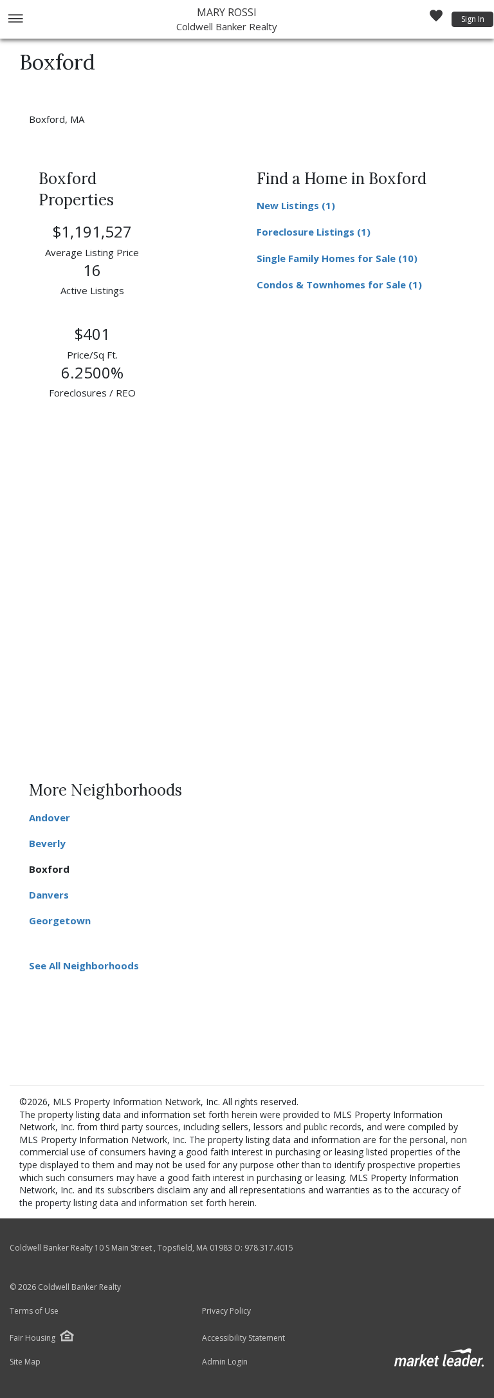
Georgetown (60, 920)
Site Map (25, 1362)
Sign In (472, 19)
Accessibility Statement (243, 1338)
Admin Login (225, 1362)
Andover (49, 817)
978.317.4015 (268, 1247)
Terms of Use (34, 1311)
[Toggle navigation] (15, 19)
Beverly (47, 843)
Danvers (49, 894)
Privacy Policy (226, 1311)
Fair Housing (32, 1337)
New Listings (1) (296, 205)
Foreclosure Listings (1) (313, 231)
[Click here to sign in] (436, 19)
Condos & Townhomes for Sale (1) (339, 284)
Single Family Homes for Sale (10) (337, 258)
